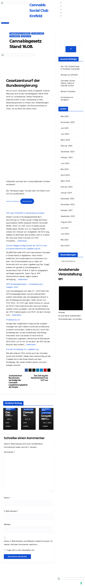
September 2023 (68, 216)
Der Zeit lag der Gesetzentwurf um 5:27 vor (39, 378)
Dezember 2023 (67, 198)
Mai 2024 (65, 169)
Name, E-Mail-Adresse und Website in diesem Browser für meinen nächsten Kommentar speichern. (28, 543)
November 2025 (68, 122)
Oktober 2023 (66, 210)
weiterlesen (22, 241)
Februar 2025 (66, 146)
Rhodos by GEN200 (69, 75)
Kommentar (9, 452)
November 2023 (68, 204)
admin (45, 426)
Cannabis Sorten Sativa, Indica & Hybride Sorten (68, 83)
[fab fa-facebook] (63, 3)
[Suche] (71, 49)
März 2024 (65, 181)
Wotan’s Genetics (68, 91)
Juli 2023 (65, 228)
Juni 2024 (65, 163)
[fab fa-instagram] (63, 9)
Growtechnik (46, 413)
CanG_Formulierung (12, 201)
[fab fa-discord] (63, 12)
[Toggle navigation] (5, 23)
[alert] (70, 302)
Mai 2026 (65, 116)
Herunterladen (27, 201)
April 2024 (65, 175)
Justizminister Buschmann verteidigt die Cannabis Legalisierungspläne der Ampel (18, 381)
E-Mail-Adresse (11, 511)
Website (7, 524)
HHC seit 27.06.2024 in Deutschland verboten (25, 213)
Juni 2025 (65, 134)
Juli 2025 (65, 128)
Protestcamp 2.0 (13, 320)
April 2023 (65, 245)
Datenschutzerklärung (68, 261)
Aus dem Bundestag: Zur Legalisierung (22, 349)
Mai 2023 (65, 240)
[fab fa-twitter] (63, 6)
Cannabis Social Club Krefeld (20, 33)
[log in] (63, 16)
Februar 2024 (66, 187)
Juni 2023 (65, 234)
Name (7, 498)
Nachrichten (25, 36)
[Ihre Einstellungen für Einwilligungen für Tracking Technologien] (81, 583)
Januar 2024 (66, 193)
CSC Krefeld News (37, 33)
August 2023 (66, 222)
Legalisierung (14, 36)
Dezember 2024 (68, 151)
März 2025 (65, 140)
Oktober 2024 (67, 157)
